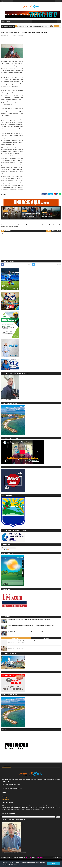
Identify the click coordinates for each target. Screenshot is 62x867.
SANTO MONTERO (40, 857)
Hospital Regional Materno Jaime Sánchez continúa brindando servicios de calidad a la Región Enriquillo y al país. (29, 619)
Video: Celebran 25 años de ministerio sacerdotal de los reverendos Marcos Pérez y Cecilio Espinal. (11, 214)
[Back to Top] (60, 857)
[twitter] (60, 1)
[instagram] (58, 1)
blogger (48, 230)
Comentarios (46, 638)
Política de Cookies (5, 799)
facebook (58, 230)
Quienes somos (5, 796)
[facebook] (56, 1)
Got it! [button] (53, 863)
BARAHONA (41, 26)
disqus (53, 230)
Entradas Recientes (16, 638)
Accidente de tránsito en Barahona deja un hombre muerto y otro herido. (50, 215)
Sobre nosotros (5, 798)
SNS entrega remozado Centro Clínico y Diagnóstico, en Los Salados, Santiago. (17, 26)
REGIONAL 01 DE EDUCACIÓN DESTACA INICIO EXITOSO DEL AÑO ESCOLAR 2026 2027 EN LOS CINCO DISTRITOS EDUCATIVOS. (31, 625)
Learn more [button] (17, 864)
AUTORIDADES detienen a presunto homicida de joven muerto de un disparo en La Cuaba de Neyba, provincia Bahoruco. (30, 631)
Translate (11, 549)
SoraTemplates (28, 857)
